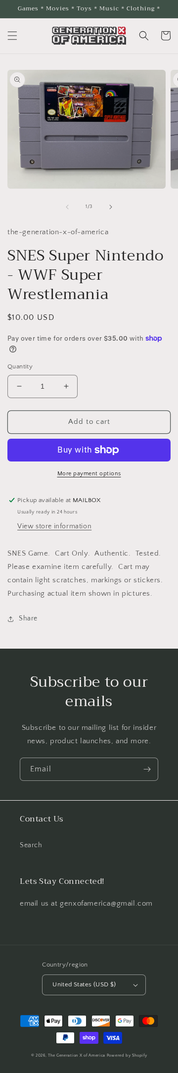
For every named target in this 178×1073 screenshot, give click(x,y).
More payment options (89, 473)
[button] (12, 36)
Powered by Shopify (127, 1055)
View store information (54, 526)
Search (31, 845)
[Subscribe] (147, 769)
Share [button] (28, 618)
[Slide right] (111, 207)
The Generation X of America (76, 1055)
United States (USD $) (84, 984)
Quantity (20, 366)
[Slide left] (67, 207)
